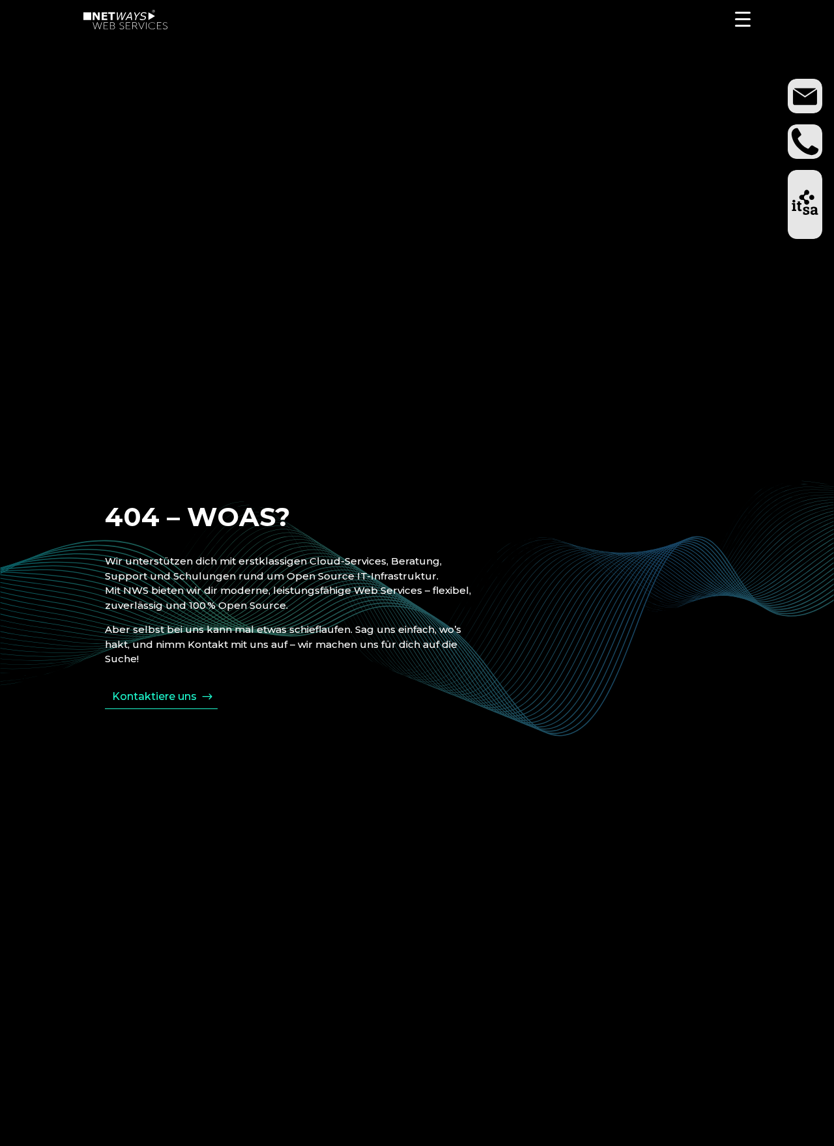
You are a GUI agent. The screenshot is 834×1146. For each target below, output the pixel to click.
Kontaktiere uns (154, 696)
